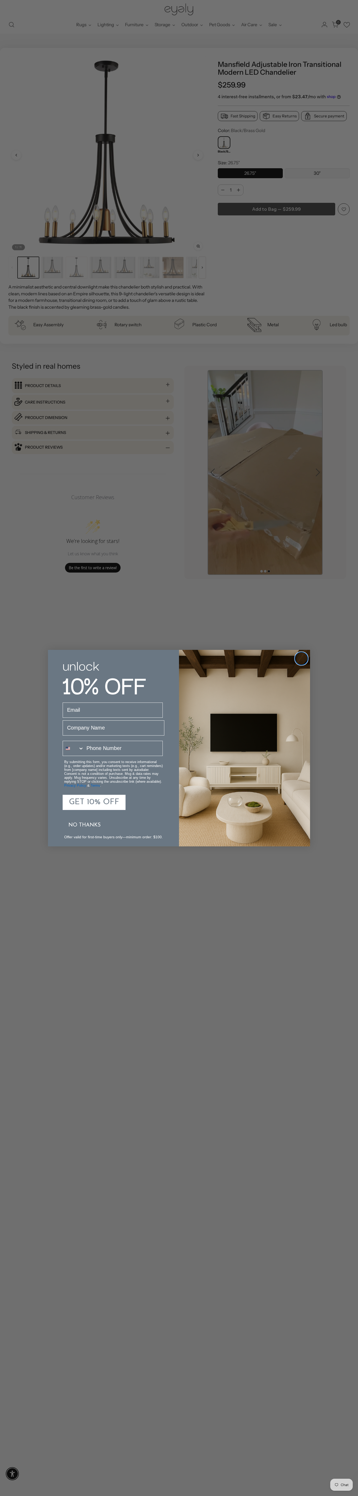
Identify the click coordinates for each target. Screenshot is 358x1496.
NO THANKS (84, 825)
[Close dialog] (301, 658)
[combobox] (73, 748)
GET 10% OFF (94, 802)
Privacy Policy (75, 785)
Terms (95, 785)
